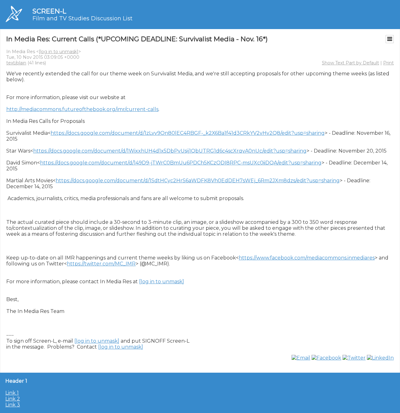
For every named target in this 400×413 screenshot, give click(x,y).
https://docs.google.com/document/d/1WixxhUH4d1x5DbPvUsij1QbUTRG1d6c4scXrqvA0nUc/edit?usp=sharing (170, 151)
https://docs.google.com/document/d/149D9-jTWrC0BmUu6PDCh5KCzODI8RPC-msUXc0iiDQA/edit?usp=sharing (181, 163)
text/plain (16, 63)
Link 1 (12, 393)
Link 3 (12, 405)
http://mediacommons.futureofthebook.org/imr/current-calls (82, 109)
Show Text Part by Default (350, 63)
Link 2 (12, 399)
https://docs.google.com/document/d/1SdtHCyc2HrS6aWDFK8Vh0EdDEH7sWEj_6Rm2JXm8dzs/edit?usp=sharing (198, 181)
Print (388, 63)
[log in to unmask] (58, 51)
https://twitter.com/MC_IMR (101, 264)
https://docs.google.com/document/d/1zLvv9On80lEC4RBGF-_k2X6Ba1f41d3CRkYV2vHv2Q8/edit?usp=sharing (188, 133)
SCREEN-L (49, 11)
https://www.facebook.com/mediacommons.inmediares (307, 258)
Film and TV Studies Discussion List (82, 18)
